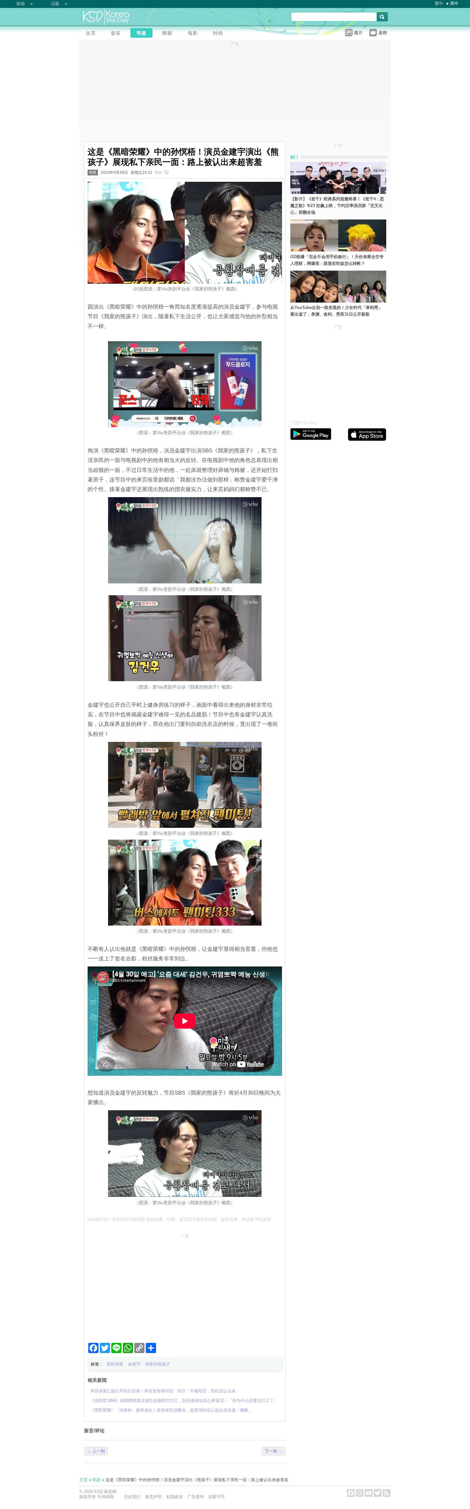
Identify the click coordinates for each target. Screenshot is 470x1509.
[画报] (220, 33)
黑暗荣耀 (114, 1364)
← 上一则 (96, 1451)
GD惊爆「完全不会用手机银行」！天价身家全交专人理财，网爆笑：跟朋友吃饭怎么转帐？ (337, 260)
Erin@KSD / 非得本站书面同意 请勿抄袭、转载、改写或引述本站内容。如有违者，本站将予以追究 (179, 1219)
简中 (454, 3)
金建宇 (134, 1364)
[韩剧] (169, 33)
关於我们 (132, 1496)
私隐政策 (174, 1496)
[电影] (194, 33)
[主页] (92, 33)
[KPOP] (117, 33)
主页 (83, 1479)
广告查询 (195, 1496)
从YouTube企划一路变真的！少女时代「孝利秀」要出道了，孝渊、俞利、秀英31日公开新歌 (336, 311)
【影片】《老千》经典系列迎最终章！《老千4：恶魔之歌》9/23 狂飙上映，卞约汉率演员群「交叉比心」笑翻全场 (337, 205)
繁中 (439, 3)
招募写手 (216, 1496)
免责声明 (153, 1496)
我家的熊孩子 (157, 1364)
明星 (93, 172)
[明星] (143, 33)
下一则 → (274, 1451)
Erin (158, 172)
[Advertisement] (185, 1285)
